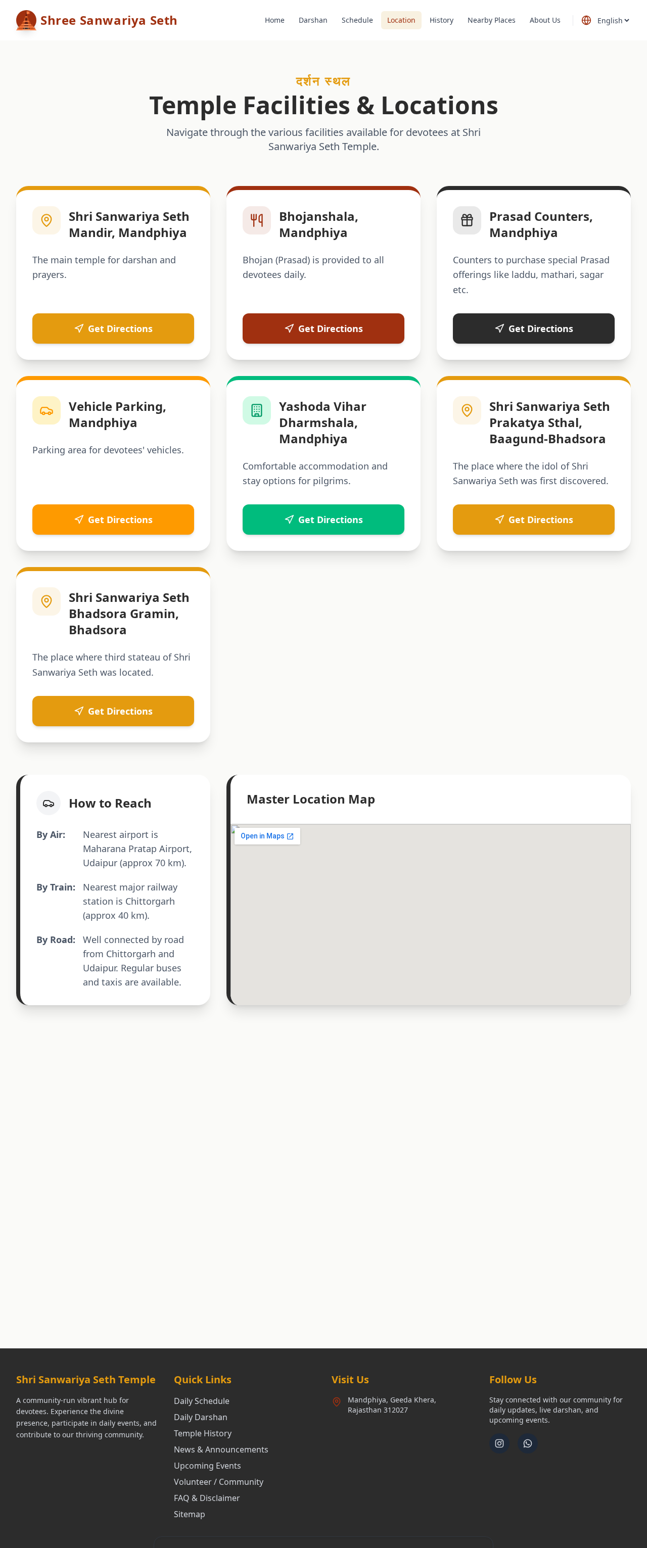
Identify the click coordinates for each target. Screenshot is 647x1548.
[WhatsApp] (528, 1443)
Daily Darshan (200, 1417)
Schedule (357, 20)
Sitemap (189, 1514)
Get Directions (120, 328)
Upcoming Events (207, 1465)
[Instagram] (499, 1443)
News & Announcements (221, 1449)
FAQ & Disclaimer (207, 1498)
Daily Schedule (201, 1400)
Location (401, 20)
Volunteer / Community (218, 1481)
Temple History (203, 1433)
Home (275, 20)
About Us (545, 20)
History (441, 20)
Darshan (313, 20)
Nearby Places (492, 20)
